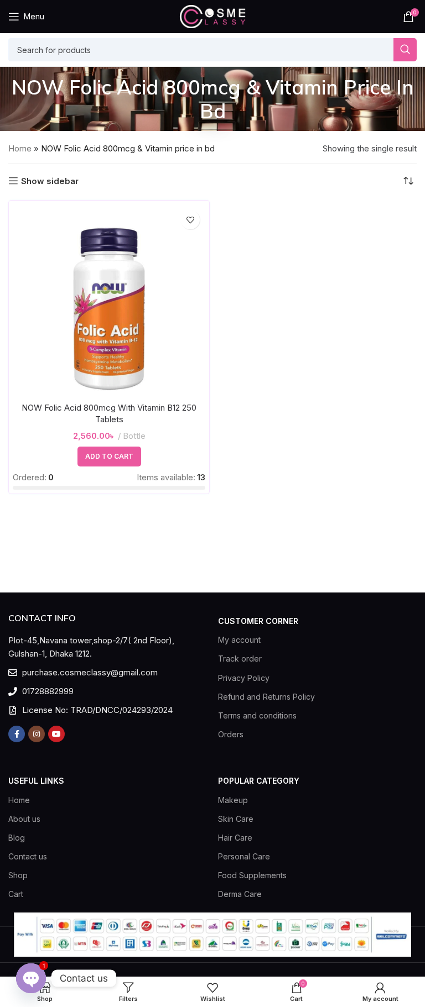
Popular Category (258, 780)
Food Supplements (252, 875)
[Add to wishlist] (190, 219)
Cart (15, 894)
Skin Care (235, 819)
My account (239, 639)
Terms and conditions (257, 715)
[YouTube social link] (56, 734)
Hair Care (235, 837)
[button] (109, 456)
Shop (18, 875)
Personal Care (244, 856)
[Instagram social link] (36, 734)
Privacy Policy (243, 678)
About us (24, 819)
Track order (240, 658)
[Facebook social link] (16, 734)
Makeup (233, 800)
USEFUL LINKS (36, 780)
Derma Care (240, 894)
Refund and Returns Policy (266, 696)
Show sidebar (50, 181)
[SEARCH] (405, 49)
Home (20, 148)
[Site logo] (212, 16)
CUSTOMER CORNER (258, 621)
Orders (230, 734)
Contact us (27, 856)
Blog (16, 837)
